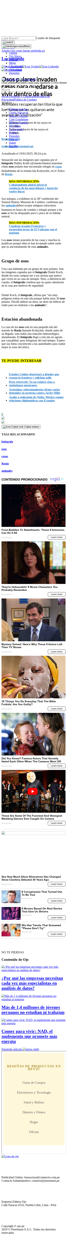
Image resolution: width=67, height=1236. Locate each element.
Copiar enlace (31, 426)
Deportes (14, 73)
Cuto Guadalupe (18, 119)
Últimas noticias (18, 109)
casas (4, 456)
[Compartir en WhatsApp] (33, 422)
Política (13, 132)
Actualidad (15, 69)
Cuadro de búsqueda (48, 38)
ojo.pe (5, 96)
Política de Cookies (25, 99)
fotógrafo (7, 441)
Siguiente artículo (11, 1049)
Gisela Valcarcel (18, 112)
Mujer (12, 63)
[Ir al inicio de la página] (10, 946)
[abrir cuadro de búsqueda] (8, 42)
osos (4, 449)
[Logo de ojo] (10, 79)
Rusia (5, 463)
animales (6, 470)
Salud (12, 142)
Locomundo (16, 66)
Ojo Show (15, 56)
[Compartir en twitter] (33, 418)
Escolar (13, 146)
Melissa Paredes (18, 122)
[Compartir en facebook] (33, 413)
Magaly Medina (18, 116)
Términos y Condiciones (23, 96)
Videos (13, 52)
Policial (13, 59)
